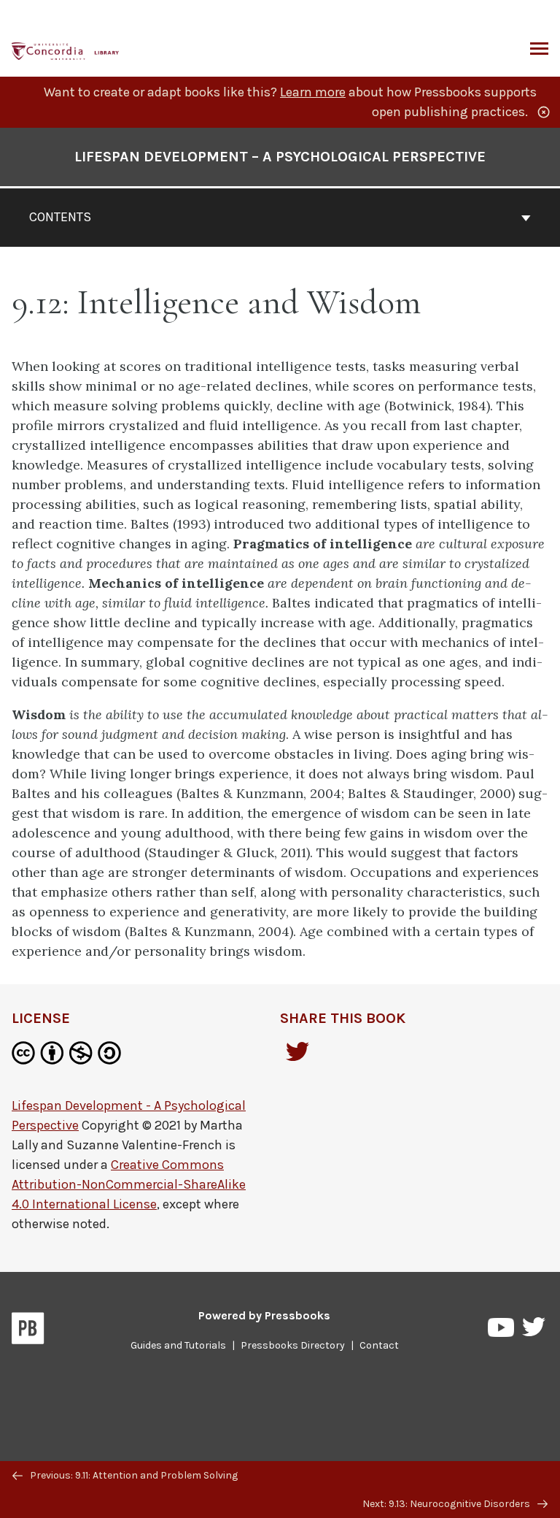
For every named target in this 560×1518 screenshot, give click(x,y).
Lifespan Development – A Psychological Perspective (280, 156)
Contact (379, 1345)
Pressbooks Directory (293, 1345)
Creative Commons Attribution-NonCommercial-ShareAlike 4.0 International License (129, 1184)
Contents (60, 217)
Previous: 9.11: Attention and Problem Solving (133, 1475)
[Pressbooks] (28, 1331)
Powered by (264, 1315)
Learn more (313, 92)
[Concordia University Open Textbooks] (66, 49)
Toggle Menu (539, 49)
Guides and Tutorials (178, 1345)
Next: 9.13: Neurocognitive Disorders (447, 1504)
